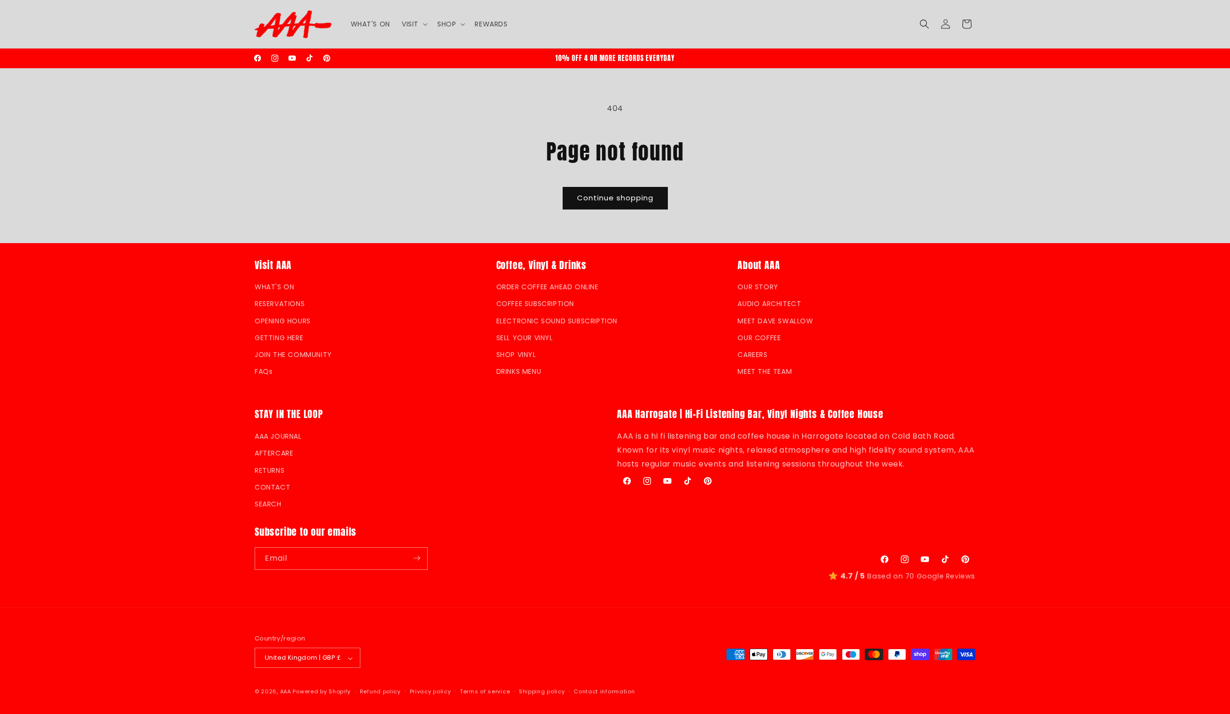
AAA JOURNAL (278, 436)
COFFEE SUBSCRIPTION (535, 304)
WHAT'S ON (274, 287)
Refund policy (380, 691)
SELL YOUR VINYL (524, 338)
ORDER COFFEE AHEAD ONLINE (547, 287)
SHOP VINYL (516, 354)
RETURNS (269, 470)
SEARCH (268, 503)
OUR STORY (758, 287)
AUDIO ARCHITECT (769, 304)
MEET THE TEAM (765, 372)
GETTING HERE (279, 338)
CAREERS (752, 354)
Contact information (604, 691)
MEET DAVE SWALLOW (775, 321)
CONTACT (272, 487)
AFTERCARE (274, 453)
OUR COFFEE (759, 338)
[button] (413, 24)
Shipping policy (542, 691)
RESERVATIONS (280, 304)
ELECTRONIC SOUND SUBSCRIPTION (556, 321)
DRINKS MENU (518, 372)
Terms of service (485, 691)
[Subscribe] (416, 558)
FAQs (263, 372)
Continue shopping (615, 198)
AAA (285, 692)
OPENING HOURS (283, 321)
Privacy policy (430, 691)
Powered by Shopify (322, 692)
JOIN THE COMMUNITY (293, 354)
